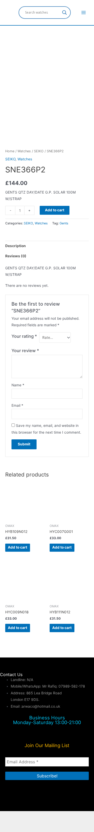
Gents (64, 223)
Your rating (24, 336)
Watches (24, 151)
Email (17, 405)
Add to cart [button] (17, 547)
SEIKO (39, 151)
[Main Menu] (84, 12)
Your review (25, 350)
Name (17, 385)
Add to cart (54, 210)
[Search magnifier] (64, 12)
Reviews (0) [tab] (15, 256)
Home (9, 151)
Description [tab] (15, 246)
